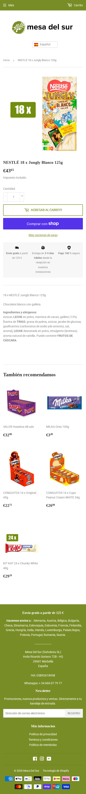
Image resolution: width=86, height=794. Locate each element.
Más (11, 5)
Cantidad (9, 188)
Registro (74, 713)
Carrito (78, 5)
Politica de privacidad (43, 734)
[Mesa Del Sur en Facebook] (35, 759)
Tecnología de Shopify (56, 770)
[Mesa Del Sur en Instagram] (42, 759)
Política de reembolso (43, 745)
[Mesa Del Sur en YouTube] (49, 759)
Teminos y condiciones (43, 739)
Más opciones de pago (43, 235)
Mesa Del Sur (31, 770)
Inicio (6, 60)
